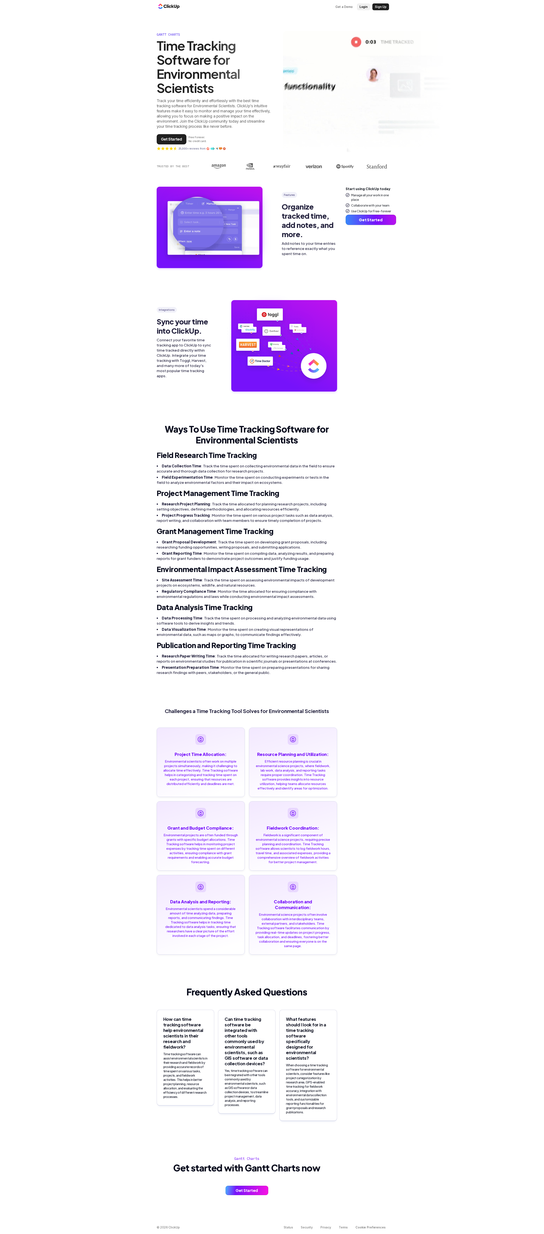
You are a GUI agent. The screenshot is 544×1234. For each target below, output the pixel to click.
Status (288, 1227)
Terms (343, 1227)
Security (307, 1227)
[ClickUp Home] (169, 7)
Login (364, 7)
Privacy (325, 1227)
